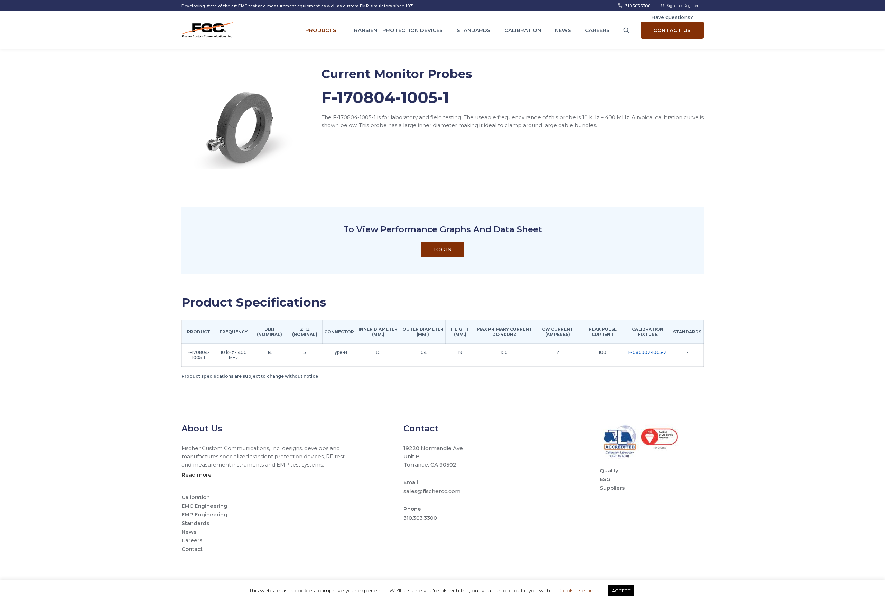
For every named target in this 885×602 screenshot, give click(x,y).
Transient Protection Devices (396, 30)
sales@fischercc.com (431, 491)
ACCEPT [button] (621, 590)
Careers (597, 30)
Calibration (522, 30)
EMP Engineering (204, 514)
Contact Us (672, 30)
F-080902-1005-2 (647, 352)
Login (442, 249)
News (563, 30)
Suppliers (612, 488)
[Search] (626, 30)
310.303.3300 (637, 5)
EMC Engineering (204, 505)
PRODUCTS (320, 30)
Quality (609, 470)
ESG (605, 479)
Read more (196, 474)
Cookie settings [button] (579, 590)
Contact (192, 549)
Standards (474, 30)
